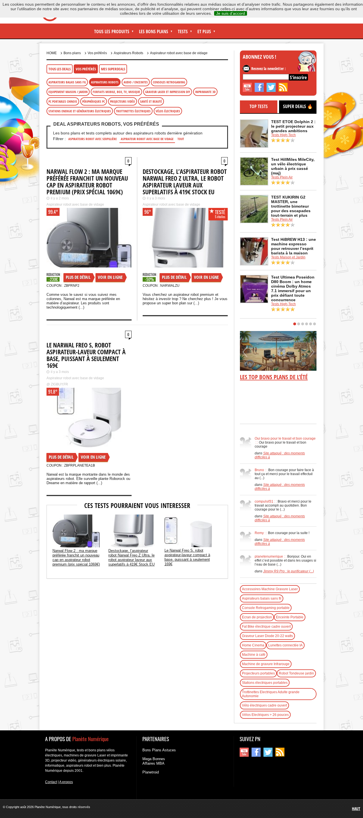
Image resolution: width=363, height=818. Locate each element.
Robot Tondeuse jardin (296, 673)
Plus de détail (78, 277)
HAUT (356, 808)
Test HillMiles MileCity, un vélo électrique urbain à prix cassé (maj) (293, 166)
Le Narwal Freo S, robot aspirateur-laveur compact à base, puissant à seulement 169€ (86, 355)
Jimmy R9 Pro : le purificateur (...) (288, 571)
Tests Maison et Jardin (288, 257)
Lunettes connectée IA (285, 645)
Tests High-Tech (283, 135)
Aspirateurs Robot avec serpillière (92, 139)
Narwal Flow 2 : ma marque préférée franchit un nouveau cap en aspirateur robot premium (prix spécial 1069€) (87, 181)
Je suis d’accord (230, 13)
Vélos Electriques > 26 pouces (265, 715)
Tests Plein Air (282, 177)
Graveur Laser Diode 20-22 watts (267, 636)
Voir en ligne (110, 277)
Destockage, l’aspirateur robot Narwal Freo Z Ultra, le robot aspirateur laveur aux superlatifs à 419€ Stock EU (185, 181)
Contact (51, 782)
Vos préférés (86, 68)
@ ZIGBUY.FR (57, 384)
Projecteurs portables (258, 673)
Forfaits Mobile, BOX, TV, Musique (116, 92)
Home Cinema (253, 645)
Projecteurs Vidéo (122, 101)
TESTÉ (220, 212)
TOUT (181, 139)
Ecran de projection (257, 617)
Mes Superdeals (113, 68)
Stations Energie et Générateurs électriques (79, 111)
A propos (66, 782)
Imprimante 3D (205, 92)
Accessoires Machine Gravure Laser (270, 589)
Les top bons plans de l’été (274, 377)
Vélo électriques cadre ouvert (264, 705)
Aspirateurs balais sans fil (67, 82)
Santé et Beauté (151, 101)
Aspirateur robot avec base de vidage (179, 53)
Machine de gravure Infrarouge (266, 664)
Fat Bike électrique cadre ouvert (266, 627)
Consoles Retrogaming (169, 82)
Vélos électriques (168, 111)
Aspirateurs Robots (128, 53)
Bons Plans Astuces (159, 750)
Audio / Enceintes (136, 82)
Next (312, 354)
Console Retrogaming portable (266, 608)
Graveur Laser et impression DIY (167, 92)
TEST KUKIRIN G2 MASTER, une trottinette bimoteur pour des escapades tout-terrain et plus (291, 206)
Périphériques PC (93, 101)
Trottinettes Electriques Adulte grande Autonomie (270, 694)
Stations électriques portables (265, 683)
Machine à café (253, 655)
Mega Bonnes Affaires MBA (153, 761)
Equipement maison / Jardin (68, 92)
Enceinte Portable (289, 617)
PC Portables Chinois (62, 101)
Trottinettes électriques (133, 111)
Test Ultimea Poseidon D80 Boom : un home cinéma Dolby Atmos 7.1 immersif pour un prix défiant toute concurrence (293, 288)
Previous (245, 354)
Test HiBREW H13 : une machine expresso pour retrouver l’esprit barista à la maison (293, 246)
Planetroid (150, 772)
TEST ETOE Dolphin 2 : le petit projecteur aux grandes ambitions (293, 126)
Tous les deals (59, 68)
